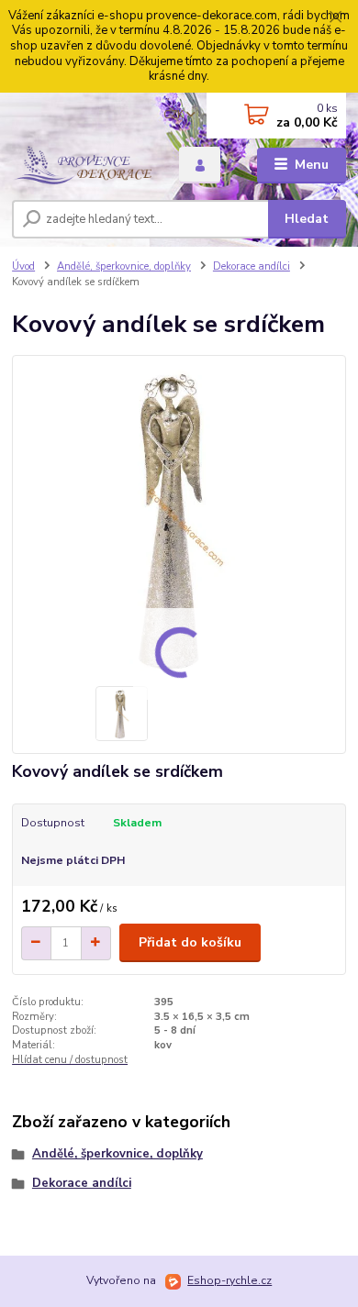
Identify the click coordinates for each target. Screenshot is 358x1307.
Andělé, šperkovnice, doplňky (124, 266)
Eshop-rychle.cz (229, 1280)
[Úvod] (81, 164)
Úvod (23, 266)
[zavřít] (335, 18)
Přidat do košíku (190, 942)
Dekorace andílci (251, 266)
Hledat (307, 218)
